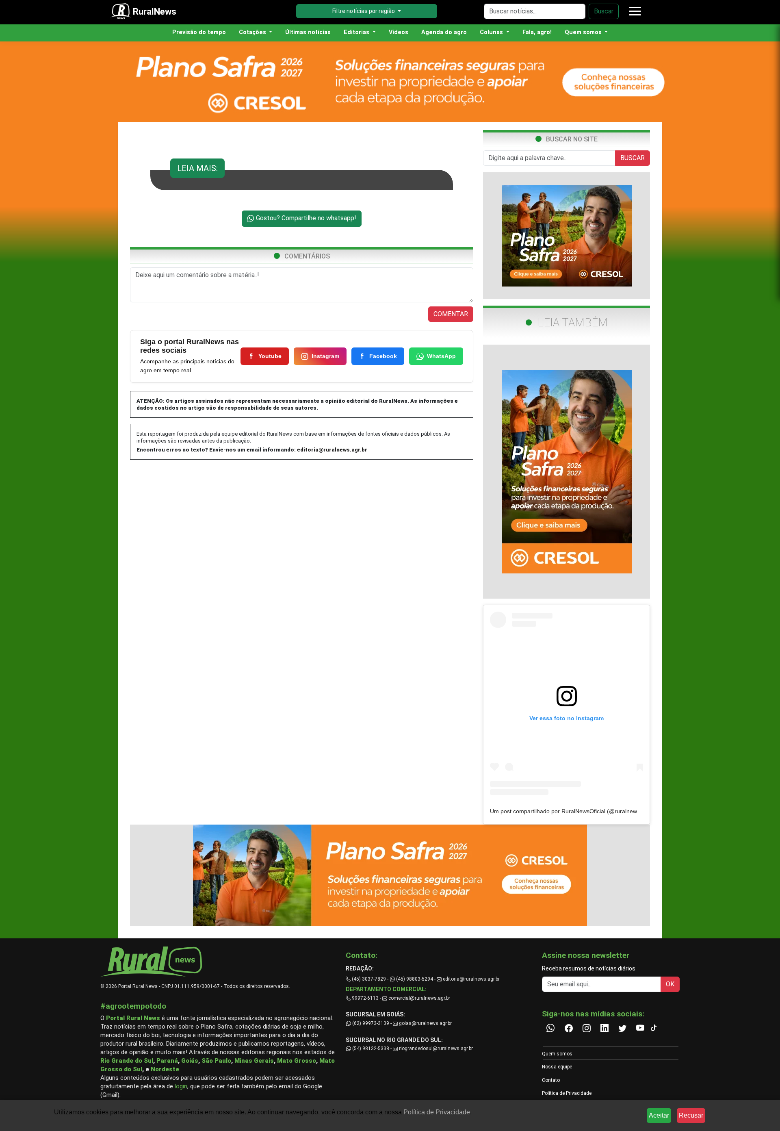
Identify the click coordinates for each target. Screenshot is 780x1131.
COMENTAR (450, 314)
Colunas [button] (492, 32)
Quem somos (557, 1054)
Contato (551, 1080)
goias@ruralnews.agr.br (425, 1023)
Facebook (383, 356)
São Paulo (216, 1060)
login (181, 1086)
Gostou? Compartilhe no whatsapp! (305, 218)
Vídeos (398, 32)
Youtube (270, 356)
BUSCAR (632, 158)
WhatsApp (441, 356)
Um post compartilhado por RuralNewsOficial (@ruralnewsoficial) (573, 811)
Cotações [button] (253, 32)
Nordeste (165, 1069)
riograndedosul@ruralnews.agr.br (435, 1048)
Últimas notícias (308, 32)
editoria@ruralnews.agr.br (332, 450)
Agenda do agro (444, 32)
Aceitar (659, 1115)
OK (670, 984)
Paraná (167, 1060)
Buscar (603, 11)
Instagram (325, 356)
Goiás (189, 1060)
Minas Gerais (254, 1060)
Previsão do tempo (199, 32)
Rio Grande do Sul (126, 1060)
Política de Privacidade (567, 1093)
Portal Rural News (133, 1018)
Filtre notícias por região (364, 11)
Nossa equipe (557, 1067)
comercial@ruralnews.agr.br (419, 998)
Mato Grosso (296, 1060)
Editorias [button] (357, 32)
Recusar (691, 1115)
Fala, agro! (537, 32)
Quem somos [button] (584, 32)
